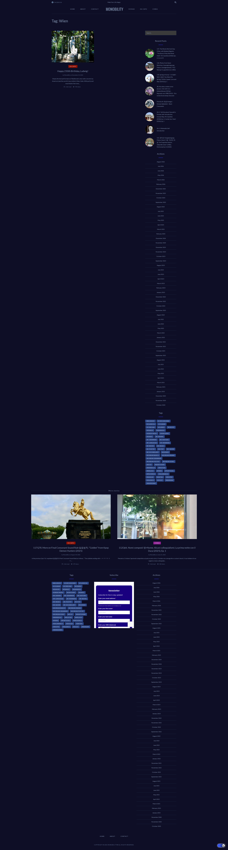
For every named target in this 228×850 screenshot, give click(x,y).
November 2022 (161, 301)
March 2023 (161, 283)
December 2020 (161, 396)
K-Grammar (152, 439)
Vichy (160, 480)
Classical (151, 424)
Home (72, 9)
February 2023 (160, 288)
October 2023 (160, 256)
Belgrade (150, 421)
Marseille (151, 467)
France (150, 430)
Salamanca (163, 474)
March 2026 (161, 180)
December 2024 (161, 238)
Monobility (67, 75)
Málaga (151, 471)
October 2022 (160, 306)
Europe (171, 427)
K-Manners (165, 443)
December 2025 (161, 189)
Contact (95, 9)
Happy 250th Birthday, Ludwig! (72, 71)
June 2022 (161, 324)
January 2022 (161, 337)
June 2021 (161, 369)
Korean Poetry (153, 461)
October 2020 (160, 405)
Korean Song (169, 461)
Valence (151, 480)
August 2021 (161, 360)
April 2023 (161, 279)
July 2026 (161, 166)
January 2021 (161, 391)
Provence (151, 474)
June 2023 (161, 274)
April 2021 (161, 378)
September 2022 (161, 310)
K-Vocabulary (153, 452)
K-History (165, 439)
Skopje (169, 477)
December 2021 (161, 342)
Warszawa (152, 483)
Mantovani (160, 464)
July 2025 (161, 211)
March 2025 (161, 229)
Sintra (160, 477)
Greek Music (152, 433)
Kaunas (166, 452)
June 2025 (161, 216)
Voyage (132, 9)
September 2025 (161, 202)
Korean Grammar (154, 458)
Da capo (143, 9)
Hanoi (150, 436)
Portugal (170, 471)
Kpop (149, 464)
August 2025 (161, 207)
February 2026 (160, 184)
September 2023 (161, 261)
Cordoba (151, 427)
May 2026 (161, 175)
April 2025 (161, 225)
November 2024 (161, 243)
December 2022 (161, 297)
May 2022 (161, 328)
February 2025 (160, 234)
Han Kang (165, 433)
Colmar (162, 424)
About (83, 9)
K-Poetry (151, 449)
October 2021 (160, 351)
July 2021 (161, 364)
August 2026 (161, 162)
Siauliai (150, 477)
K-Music (161, 446)
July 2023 (161, 270)
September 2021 (161, 355)
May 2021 (161, 373)
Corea (155, 9)
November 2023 (161, 252)
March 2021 (161, 382)
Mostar (162, 467)
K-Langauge (152, 443)
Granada (160, 430)
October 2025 (160, 198)
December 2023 (161, 247)
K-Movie (151, 446)
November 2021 (161, 346)
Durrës (161, 427)
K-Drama (160, 436)
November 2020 (161, 400)
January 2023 (161, 292)
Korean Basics (153, 455)
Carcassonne (164, 421)
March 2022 (161, 333)
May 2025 (161, 220)
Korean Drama (168, 455)
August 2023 (161, 265)
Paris (160, 471)
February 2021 (160, 387)
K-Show (171, 449)
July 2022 (161, 319)
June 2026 (161, 171)
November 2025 (161, 193)
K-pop (161, 449)
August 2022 (161, 315)
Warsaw (170, 480)
